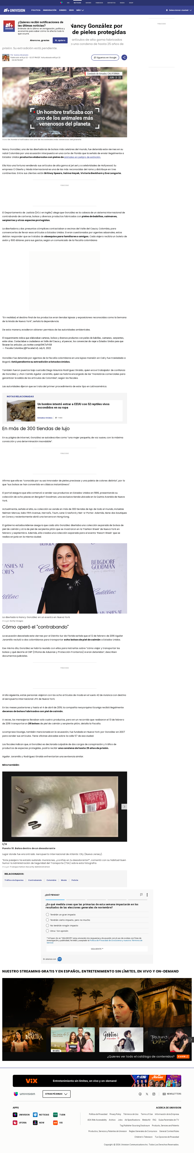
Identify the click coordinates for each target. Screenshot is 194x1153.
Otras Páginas (53, 1093)
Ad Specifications (132, 1120)
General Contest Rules (169, 1131)
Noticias (77, 3)
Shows (88, 3)
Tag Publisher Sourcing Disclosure (135, 1125)
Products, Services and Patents (165, 1125)
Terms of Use (147, 1114)
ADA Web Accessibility (97, 1120)
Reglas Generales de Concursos (143, 1131)
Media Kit (146, 1120)
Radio (122, 3)
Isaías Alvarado (21, 55)
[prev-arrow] (2, 806)
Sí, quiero (60, 40)
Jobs (120, 1120)
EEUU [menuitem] (71, 10)
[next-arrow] (124, 806)
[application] (64, 102)
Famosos (99, 3)
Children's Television (143, 1137)
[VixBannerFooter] (97, 1081)
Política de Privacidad (98, 1114)
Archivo (112, 1120)
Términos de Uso (130, 1114)
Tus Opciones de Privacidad (167, 1137)
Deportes (111, 3)
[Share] (124, 57)
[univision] (14, 10)
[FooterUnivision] (24, 1094)
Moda (64, 880)
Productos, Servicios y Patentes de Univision (107, 1131)
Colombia (51, 880)
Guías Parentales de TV (168, 1120)
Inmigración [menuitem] (49, 10)
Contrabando (35, 880)
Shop (131, 3)
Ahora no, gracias (39, 40)
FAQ (154, 1120)
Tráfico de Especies (14, 880)
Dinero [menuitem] (62, 10)
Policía (75, 880)
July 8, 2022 (45, 348)
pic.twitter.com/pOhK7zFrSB (38, 344)
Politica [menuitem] (35, 10)
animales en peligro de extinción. (82, 157)
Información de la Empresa (167, 1114)
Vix (68, 3)
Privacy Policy (115, 1114)
